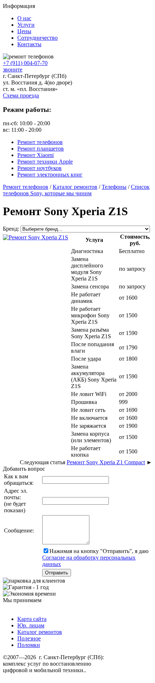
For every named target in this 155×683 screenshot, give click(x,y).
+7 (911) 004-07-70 (25, 63)
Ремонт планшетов (40, 148)
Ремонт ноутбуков (39, 168)
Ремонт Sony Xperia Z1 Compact (106, 462)
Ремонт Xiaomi (35, 155)
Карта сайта (31, 619)
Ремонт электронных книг (50, 174)
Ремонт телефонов (40, 142)
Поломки (28, 645)
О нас (24, 18)
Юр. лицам (30, 625)
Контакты (29, 44)
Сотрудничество (37, 38)
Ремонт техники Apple (45, 161)
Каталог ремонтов (39, 632)
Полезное (29, 638)
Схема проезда (21, 95)
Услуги (26, 25)
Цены (24, 31)
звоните (12, 69)
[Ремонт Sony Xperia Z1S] (35, 236)
